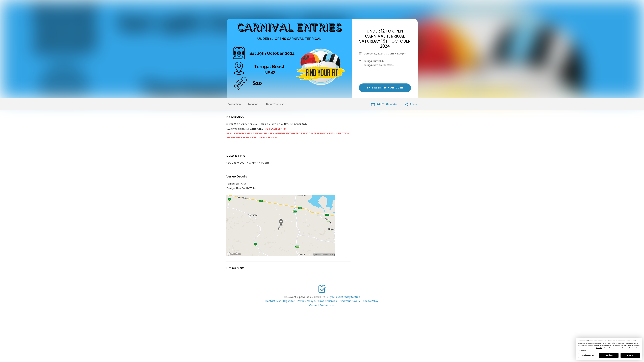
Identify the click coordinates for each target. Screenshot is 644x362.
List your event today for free (343, 297)
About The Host (275, 104)
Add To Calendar (387, 104)
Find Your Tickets (350, 301)
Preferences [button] (582, 350)
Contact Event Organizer (279, 301)
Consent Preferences (321, 305)
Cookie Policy (370, 301)
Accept (630, 355)
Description (234, 104)
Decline (608, 355)
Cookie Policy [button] (599, 348)
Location (253, 104)
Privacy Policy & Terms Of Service (317, 301)
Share (413, 104)
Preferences (588, 355)
